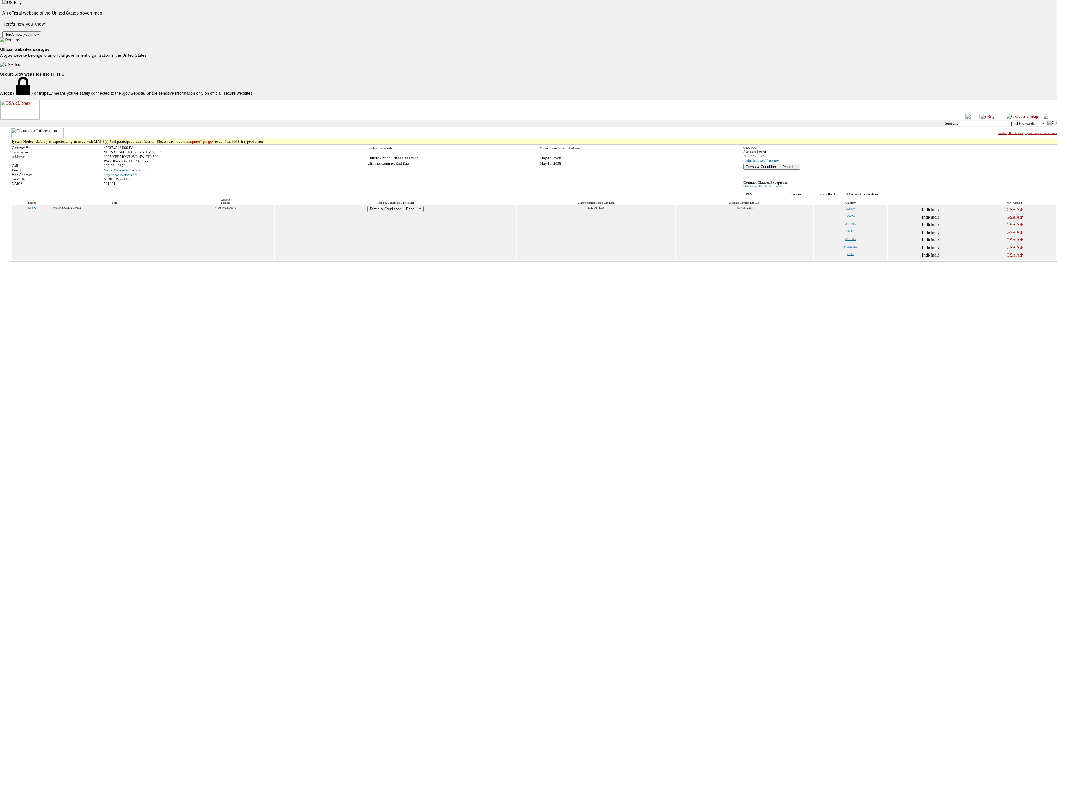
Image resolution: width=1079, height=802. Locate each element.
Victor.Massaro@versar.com (125, 170)
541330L (850, 239)
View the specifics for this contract (762, 186)
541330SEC (851, 246)
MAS (32, 208)
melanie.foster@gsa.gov (761, 160)
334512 (850, 231)
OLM (850, 254)
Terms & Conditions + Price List (772, 167)
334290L (850, 223)
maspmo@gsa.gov (200, 141)
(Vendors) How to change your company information (1027, 133)
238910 (850, 208)
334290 (850, 216)
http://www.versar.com (120, 175)
